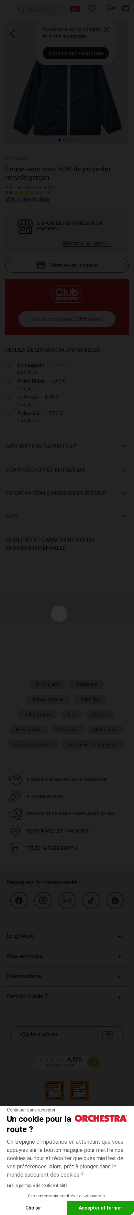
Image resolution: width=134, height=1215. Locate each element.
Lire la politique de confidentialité (37, 1185)
